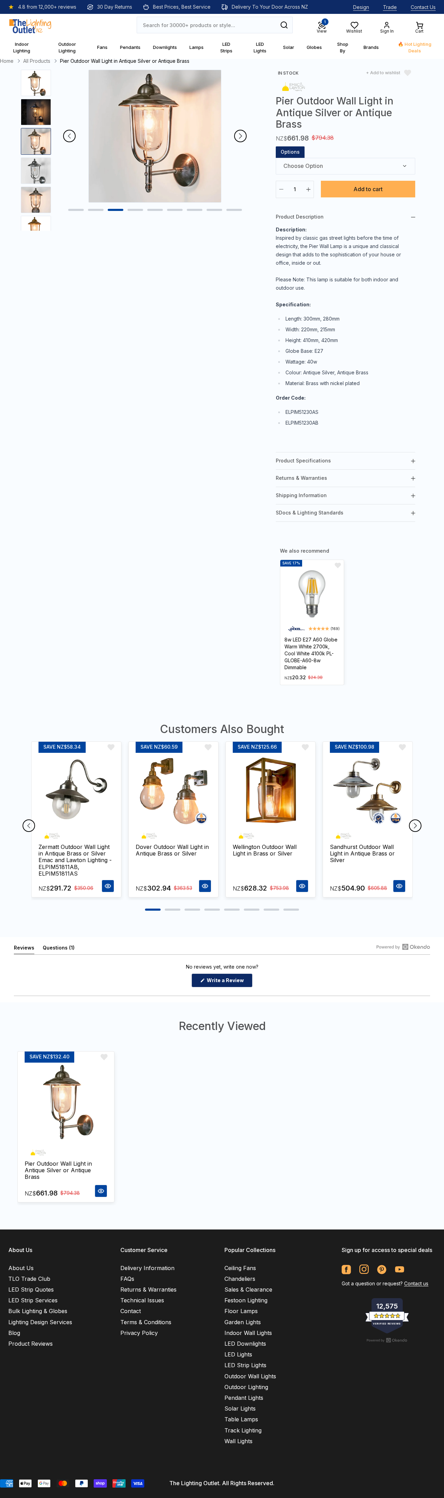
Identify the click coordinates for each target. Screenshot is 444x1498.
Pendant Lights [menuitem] (243, 1397)
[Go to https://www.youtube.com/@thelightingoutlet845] (399, 1269)
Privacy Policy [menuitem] (139, 1332)
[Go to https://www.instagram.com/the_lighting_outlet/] (364, 1269)
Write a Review (229, 982)
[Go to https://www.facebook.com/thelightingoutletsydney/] (346, 1269)
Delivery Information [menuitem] (147, 1268)
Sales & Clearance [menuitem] (248, 1289)
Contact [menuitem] (130, 1311)
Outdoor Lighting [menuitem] (246, 1387)
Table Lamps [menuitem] (241, 1419)
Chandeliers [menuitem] (239, 1278)
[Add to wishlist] (338, 565)
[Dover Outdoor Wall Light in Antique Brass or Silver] (173, 790)
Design (361, 7)
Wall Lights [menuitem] (238, 1441)
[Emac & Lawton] (293, 86)
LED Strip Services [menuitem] (33, 1300)
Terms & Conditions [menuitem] (145, 1322)
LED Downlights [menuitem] (245, 1343)
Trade (390, 7)
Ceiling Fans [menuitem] (240, 1268)
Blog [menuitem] (14, 1332)
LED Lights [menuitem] (238, 1354)
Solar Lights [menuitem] (240, 1408)
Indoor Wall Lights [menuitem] (248, 1332)
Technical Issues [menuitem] (142, 1300)
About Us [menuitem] (21, 1268)
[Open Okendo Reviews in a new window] (403, 946)
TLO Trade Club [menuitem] (29, 1278)
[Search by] (284, 25)
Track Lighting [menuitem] (243, 1430)
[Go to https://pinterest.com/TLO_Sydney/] (381, 1269)
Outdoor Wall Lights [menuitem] (250, 1376)
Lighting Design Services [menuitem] (40, 1322)
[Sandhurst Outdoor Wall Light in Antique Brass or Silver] (367, 790)
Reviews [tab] (24, 949)
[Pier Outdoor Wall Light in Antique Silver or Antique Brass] (66, 1104)
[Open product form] (108, 886)
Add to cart (368, 189)
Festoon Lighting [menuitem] (245, 1300)
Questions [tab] (59, 949)
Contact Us (423, 7)
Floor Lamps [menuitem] (241, 1311)
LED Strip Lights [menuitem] (245, 1365)
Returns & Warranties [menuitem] (148, 1289)
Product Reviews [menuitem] (30, 1343)
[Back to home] (30, 25)
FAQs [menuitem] (127, 1278)
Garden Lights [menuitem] (242, 1322)
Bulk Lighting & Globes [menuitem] (37, 1311)
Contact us (416, 1283)
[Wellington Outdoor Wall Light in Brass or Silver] (270, 790)
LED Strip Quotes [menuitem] (31, 1289)
